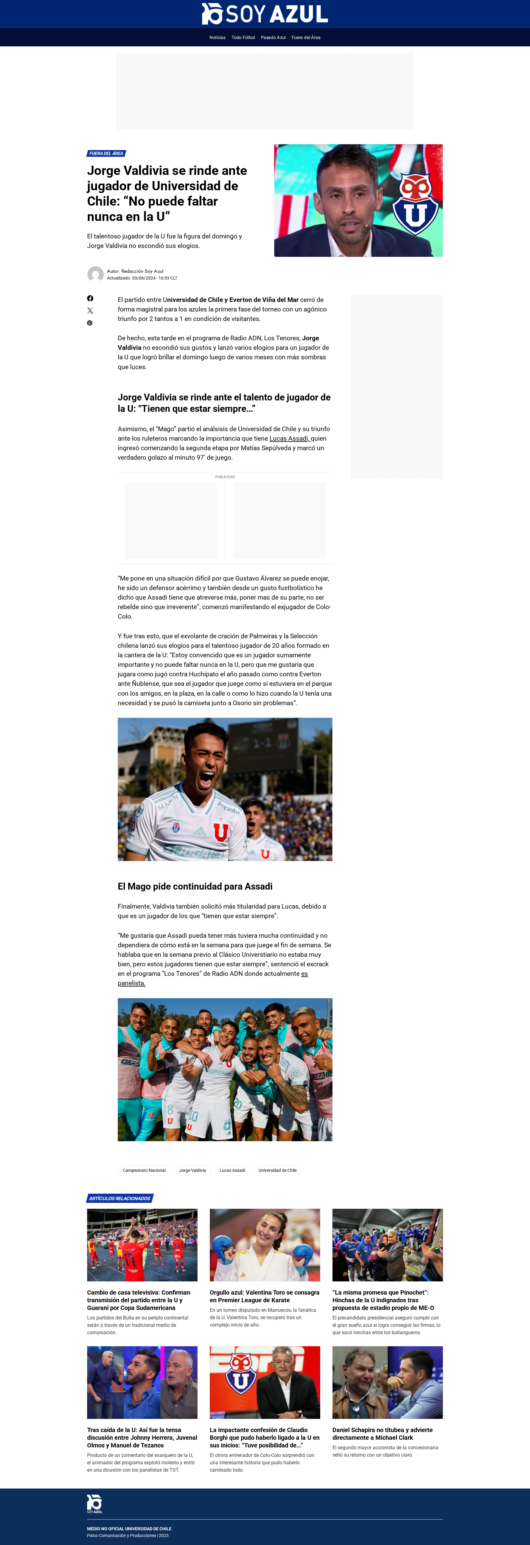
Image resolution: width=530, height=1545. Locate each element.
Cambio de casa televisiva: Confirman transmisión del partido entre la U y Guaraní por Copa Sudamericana (138, 1300)
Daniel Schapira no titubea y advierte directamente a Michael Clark (382, 1433)
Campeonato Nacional (144, 1170)
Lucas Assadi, (290, 438)
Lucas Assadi (232, 1170)
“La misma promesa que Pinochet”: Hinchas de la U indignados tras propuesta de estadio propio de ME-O (383, 1300)
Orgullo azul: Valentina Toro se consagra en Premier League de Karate (265, 1296)
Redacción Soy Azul (142, 271)
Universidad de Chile (278, 1170)
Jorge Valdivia (192, 1170)
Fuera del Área (106, 153)
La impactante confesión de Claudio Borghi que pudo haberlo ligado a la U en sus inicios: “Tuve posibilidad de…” (265, 1437)
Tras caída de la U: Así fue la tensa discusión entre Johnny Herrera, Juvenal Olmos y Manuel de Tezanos (142, 1437)
